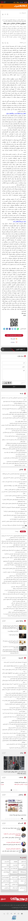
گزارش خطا (13, 339)
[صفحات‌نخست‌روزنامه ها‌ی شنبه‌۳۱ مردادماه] (14, 805)
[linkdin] (7, 329)
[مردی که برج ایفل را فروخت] (22, 636)
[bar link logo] (3, 2)
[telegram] (15, 329)
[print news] (3, 15)
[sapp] (22, 914)
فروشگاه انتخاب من (6, 873)
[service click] (14, 2)
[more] (4, 621)
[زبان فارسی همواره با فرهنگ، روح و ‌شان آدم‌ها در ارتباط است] (23, 829)
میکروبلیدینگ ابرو (6, 877)
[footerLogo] (18, 899)
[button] (17, 790)
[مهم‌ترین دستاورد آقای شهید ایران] (22, 784)
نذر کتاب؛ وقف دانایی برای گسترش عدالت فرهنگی (12, 844)
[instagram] (8, 914)
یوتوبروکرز (15, 861)
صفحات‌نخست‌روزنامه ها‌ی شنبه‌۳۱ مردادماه (17, 815)
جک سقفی (7, 884)
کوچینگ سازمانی (6, 881)
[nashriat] (20, 6)
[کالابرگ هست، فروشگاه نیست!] (22, 628)
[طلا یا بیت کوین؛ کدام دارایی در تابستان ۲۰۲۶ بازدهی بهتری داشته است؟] (22, 642)
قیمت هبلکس (14, 884)
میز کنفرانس (6, 888)
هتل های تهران (23, 877)
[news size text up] (3, 43)
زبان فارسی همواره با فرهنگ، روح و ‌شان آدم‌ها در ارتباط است (11, 828)
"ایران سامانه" (18, 910)
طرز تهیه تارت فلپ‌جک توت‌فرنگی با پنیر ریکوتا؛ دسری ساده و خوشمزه (13, 526)
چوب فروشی (23, 861)
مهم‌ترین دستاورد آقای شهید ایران (12, 782)
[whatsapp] (18, 329)
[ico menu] (2, 6)
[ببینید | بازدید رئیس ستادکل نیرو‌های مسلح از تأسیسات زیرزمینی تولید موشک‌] (14, 763)
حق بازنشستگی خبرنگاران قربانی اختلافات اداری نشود (11, 838)
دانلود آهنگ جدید (14, 868)
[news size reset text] (5, 43)
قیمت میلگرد (15, 888)
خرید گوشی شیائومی (23, 866)
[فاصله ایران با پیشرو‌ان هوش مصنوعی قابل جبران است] (23, 850)
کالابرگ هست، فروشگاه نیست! (13, 631)
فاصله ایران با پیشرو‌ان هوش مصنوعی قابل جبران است (11, 851)
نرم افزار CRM (23, 872)
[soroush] (4, 329)
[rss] (5, 914)
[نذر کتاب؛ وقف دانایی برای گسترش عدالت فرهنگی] (23, 844)
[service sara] (21, 2)
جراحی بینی (7, 861)
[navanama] (25, 2)
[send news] (5, 14)
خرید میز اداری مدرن (23, 889)
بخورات (7, 865)
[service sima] (18, 2)
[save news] (7, 14)
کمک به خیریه (14, 877)
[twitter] (12, 329)
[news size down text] (7, 43)
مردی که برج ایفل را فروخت (13, 635)
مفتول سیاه (15, 881)
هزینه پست (15, 865)
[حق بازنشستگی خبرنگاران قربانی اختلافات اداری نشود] (23, 836)
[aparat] (19, 914)
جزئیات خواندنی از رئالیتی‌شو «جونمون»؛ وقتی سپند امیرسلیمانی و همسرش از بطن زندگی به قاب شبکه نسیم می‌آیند (10, 651)
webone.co (15, 872)
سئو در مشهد (6, 868)
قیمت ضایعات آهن (23, 882)
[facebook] (10, 329)
